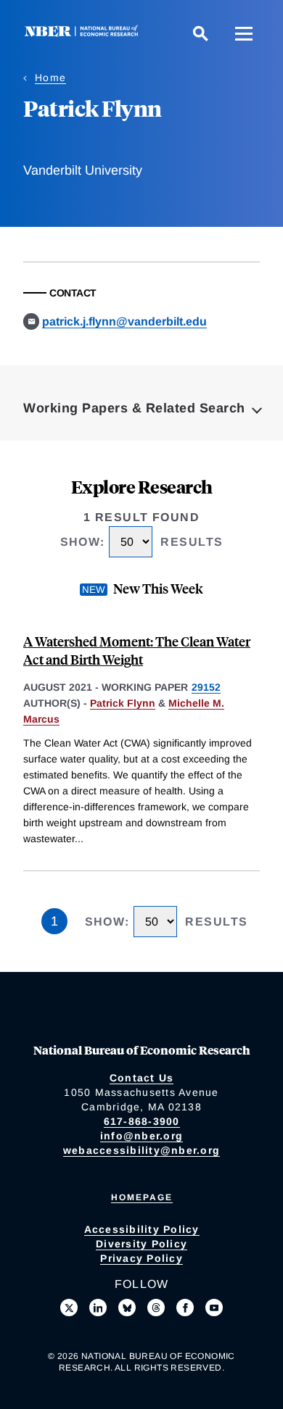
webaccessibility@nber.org (141, 1150)
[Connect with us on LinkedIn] (98, 1307)
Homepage (142, 1197)
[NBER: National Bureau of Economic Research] (84, 33)
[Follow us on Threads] (156, 1307)
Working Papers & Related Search (134, 408)
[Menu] (244, 33)
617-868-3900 (142, 1121)
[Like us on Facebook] (185, 1307)
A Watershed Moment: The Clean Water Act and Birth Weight (136, 650)
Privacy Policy (141, 1258)
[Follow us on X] (69, 1307)
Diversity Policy (141, 1244)
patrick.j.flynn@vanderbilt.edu (124, 321)
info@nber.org (141, 1136)
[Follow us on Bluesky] (127, 1307)
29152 (206, 687)
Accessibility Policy (142, 1229)
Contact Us (142, 1078)
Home (50, 77)
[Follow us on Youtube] (214, 1307)
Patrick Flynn (122, 703)
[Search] (200, 33)
